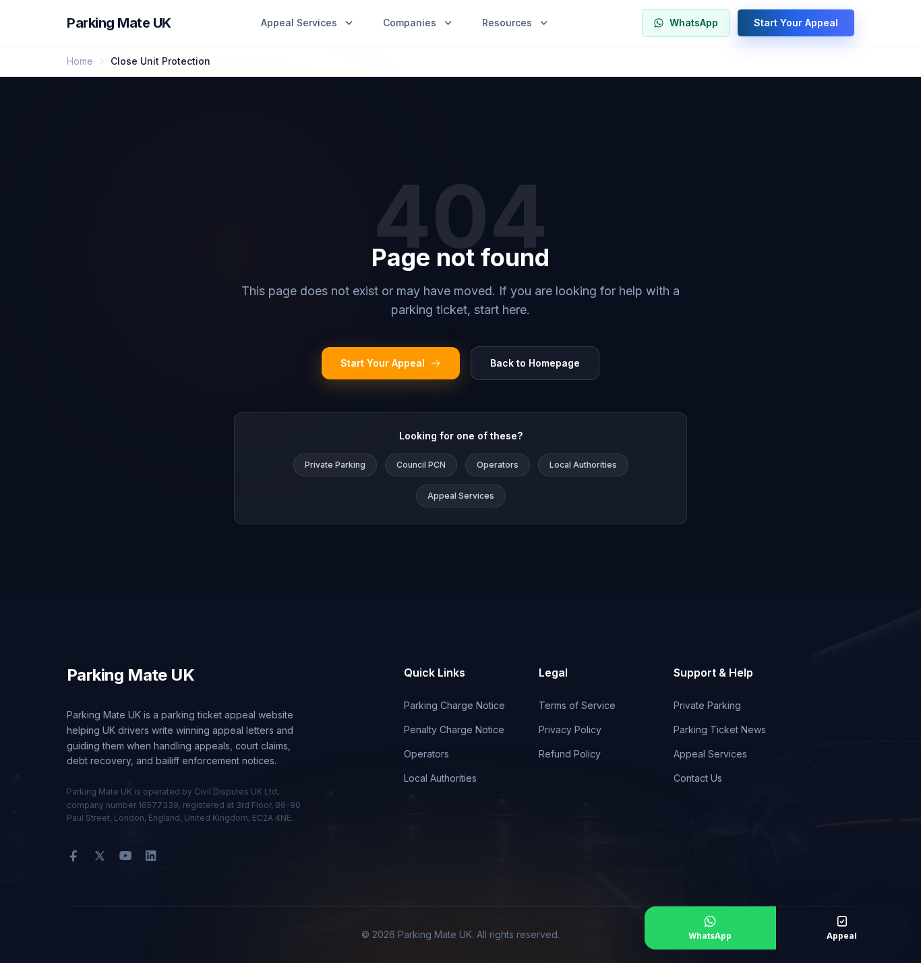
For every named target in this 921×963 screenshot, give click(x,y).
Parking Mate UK (119, 23)
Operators (497, 465)
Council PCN (421, 465)
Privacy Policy (570, 729)
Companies (409, 22)
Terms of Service (577, 705)
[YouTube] (125, 856)
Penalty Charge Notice (454, 729)
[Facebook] (73, 856)
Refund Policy (570, 753)
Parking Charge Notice (454, 705)
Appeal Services (299, 22)
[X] (100, 856)
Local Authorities (583, 465)
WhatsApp (694, 22)
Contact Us (698, 778)
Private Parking (335, 465)
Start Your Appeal (796, 22)
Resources (507, 22)
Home (80, 61)
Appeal (842, 936)
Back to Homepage (535, 363)
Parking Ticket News (720, 729)
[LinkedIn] (150, 855)
